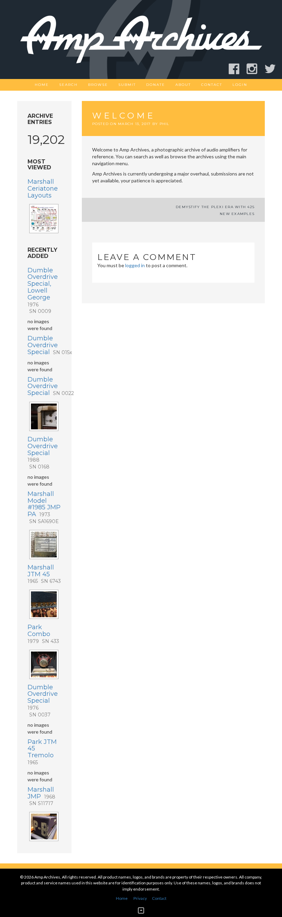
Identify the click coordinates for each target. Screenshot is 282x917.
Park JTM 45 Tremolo (42, 752)
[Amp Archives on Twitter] (273, 69)
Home (42, 84)
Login (239, 84)
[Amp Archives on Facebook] (237, 69)
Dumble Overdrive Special (50, 345)
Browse (98, 84)
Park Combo (43, 633)
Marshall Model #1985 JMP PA (44, 507)
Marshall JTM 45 (44, 574)
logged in (135, 265)
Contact (211, 84)
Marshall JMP (41, 796)
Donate (155, 84)
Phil (165, 124)
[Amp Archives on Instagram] (255, 69)
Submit (127, 84)
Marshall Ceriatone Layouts (43, 188)
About (183, 84)
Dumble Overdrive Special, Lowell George (43, 291)
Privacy (140, 898)
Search (68, 84)
